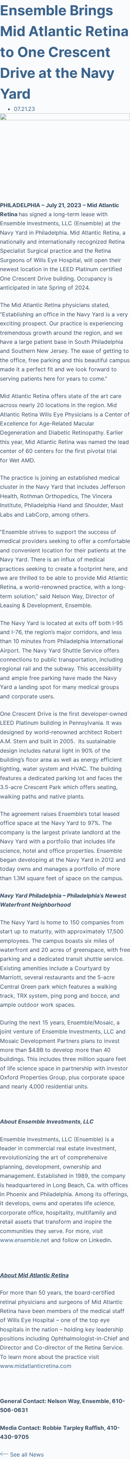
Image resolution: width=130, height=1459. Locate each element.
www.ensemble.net (24, 1240)
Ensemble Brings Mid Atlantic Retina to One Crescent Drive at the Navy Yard (64, 52)
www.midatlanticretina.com (35, 1365)
